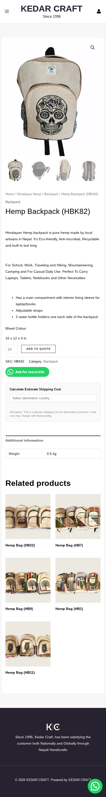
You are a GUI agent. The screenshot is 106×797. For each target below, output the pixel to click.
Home (9, 194)
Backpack (51, 194)
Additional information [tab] (24, 440)
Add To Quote (38, 348)
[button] (92, 47)
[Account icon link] (99, 11)
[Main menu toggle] (7, 11)
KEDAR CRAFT (51, 8)
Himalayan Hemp (29, 194)
